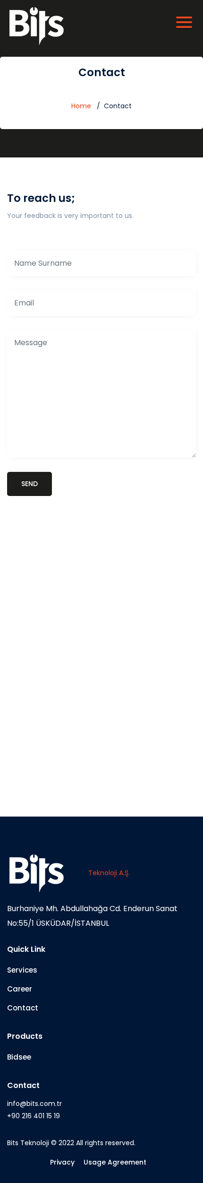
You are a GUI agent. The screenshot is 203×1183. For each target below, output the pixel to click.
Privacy (62, 1162)
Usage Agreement (115, 1162)
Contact (22, 1008)
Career (19, 989)
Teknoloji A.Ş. (109, 873)
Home (81, 106)
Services (22, 970)
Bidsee (19, 1057)
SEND (29, 483)
